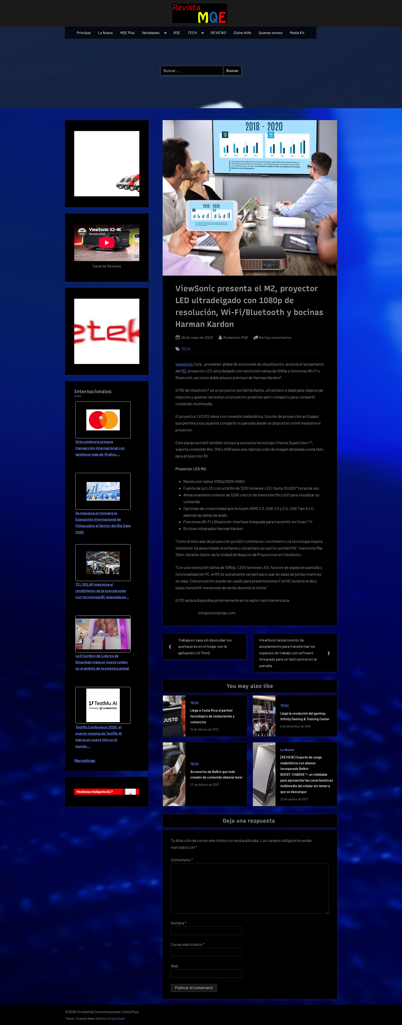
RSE (177, 32)
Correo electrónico (187, 944)
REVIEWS (218, 32)
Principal (84, 32)
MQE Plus (127, 32)
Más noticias (84, 760)
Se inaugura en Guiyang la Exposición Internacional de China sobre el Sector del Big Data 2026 (103, 522)
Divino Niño (242, 32)
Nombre (179, 923)
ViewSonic (184, 364)
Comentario (182, 859)
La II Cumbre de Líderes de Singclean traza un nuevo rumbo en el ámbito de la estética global (102, 661)
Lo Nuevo (105, 32)
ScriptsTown (116, 1018)
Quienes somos (271, 32)
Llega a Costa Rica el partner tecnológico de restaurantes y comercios (212, 716)
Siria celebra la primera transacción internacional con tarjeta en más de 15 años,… (100, 447)
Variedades (151, 32)
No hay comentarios (275, 338)
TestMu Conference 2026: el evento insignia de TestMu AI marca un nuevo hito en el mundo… (98, 736)
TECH (192, 32)
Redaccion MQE (235, 337)
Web (174, 965)
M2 (183, 370)
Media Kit (297, 32)
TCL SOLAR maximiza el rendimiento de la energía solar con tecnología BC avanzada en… (102, 590)
